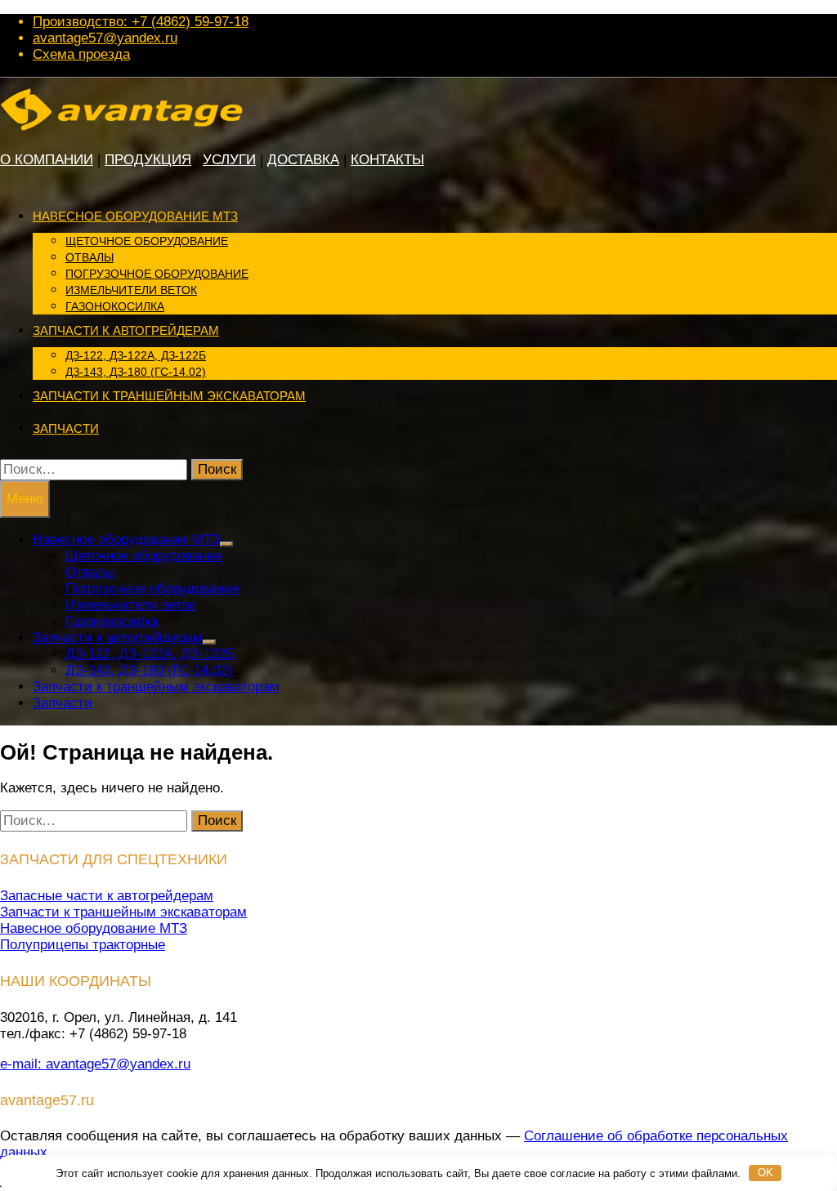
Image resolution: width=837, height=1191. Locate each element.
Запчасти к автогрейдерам (126, 330)
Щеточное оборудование (146, 241)
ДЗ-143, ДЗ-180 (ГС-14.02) (135, 371)
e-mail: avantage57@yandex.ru (95, 1064)
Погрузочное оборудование (156, 273)
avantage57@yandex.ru (105, 38)
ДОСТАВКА (303, 159)
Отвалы (89, 257)
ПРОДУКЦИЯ (148, 159)
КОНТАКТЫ (387, 159)
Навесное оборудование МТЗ (135, 216)
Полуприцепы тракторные (82, 944)
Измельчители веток (131, 290)
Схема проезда (81, 54)
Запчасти (66, 428)
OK (765, 1172)
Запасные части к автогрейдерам (106, 895)
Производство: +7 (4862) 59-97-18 (140, 21)
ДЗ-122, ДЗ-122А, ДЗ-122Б (135, 355)
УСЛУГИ (229, 159)
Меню (25, 498)
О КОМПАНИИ (46, 159)
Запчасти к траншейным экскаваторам (169, 396)
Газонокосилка (114, 306)
